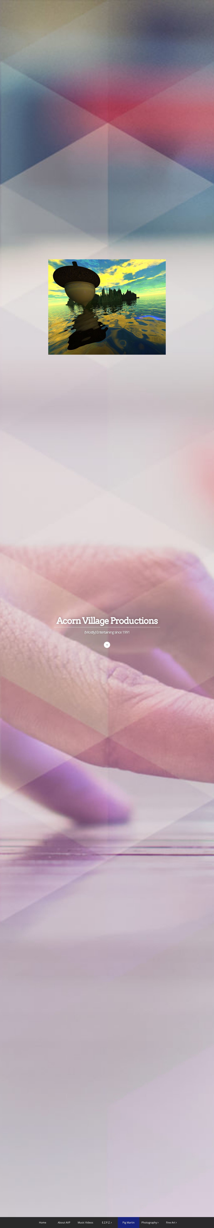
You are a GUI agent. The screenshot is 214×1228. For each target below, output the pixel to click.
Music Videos (85, 1222)
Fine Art (170, 1222)
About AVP (64, 1222)
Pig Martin (129, 1222)
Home (42, 1222)
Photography (149, 1222)
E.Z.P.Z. (106, 1222)
